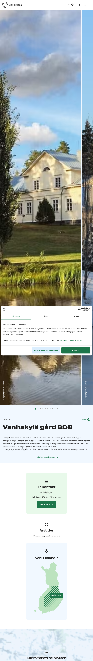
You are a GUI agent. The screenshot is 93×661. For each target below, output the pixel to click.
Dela (84, 419)
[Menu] (85, 4)
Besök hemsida (46, 504)
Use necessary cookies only (46, 350)
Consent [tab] (16, 316)
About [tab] (77, 316)
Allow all (75, 350)
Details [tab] (47, 316)
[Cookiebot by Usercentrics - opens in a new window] (79, 309)
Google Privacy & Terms (71, 340)
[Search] (79, 4)
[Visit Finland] (12, 5)
